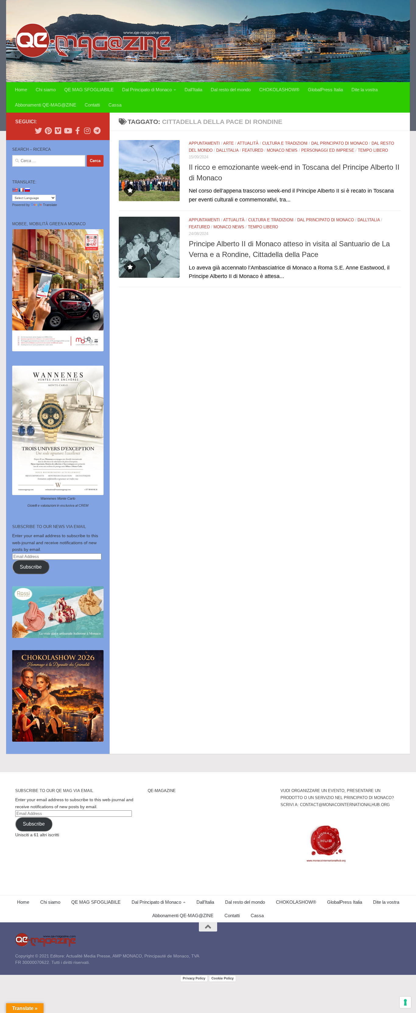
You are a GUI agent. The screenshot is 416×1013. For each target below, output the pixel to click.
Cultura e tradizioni (285, 143)
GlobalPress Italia (325, 89)
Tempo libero (373, 150)
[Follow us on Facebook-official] (77, 130)
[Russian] (27, 189)
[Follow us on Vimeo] (58, 130)
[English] (15, 189)
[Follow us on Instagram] (87, 130)
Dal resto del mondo (231, 89)
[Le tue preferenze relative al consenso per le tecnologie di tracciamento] (405, 1002)
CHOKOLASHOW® (279, 89)
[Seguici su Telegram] (96, 130)
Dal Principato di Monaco (147, 89)
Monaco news (282, 150)
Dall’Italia (193, 89)
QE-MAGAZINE (162, 790)
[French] (21, 189)
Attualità (248, 143)
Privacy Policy (194, 978)
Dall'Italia (227, 150)
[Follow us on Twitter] (38, 130)
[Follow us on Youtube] (67, 130)
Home (21, 89)
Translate (50, 205)
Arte (228, 143)
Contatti (92, 104)
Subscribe (31, 567)
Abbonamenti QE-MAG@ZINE (45, 104)
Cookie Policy (222, 978)
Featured (252, 150)
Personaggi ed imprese (327, 150)
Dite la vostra (364, 89)
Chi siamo (46, 89)
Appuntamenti (204, 143)
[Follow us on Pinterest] (48, 130)
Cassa (115, 104)
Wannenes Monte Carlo (58, 498)
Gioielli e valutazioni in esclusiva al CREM (57, 505)
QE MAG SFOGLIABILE (89, 89)
